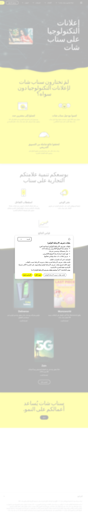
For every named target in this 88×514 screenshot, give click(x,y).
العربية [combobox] (28, 239)
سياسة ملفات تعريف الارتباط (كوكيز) (45, 270)
